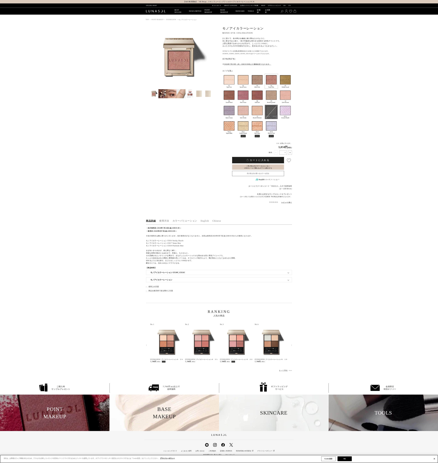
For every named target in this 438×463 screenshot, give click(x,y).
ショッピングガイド (170, 451)
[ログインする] (286, 11)
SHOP (263, 5)
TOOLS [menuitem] (251, 11)
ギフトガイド (216, 5)
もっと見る (283, 370)
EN (285, 5)
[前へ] (146, 345)
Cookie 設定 (328, 459)
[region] (219, 459)
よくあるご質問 (186, 451)
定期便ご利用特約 (226, 451)
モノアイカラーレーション (161, 280)
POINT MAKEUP (157, 19)
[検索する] (282, 11)
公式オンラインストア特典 (249, 5)
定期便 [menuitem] (259, 11)
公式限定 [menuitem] (267, 11)
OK (344, 459)
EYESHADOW (171, 19)
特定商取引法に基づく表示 (212, 454)
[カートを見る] (294, 11)
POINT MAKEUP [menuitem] (208, 11)
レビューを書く (286, 202)
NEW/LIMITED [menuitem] (195, 11)
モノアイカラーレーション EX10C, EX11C (167, 272)
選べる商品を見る (258, 173)
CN (289, 5)
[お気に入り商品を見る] (290, 11)
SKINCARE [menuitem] (240, 11)
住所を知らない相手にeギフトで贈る (258, 167)
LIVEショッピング (274, 5)
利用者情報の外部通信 (243, 451)
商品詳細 (151, 221)
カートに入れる (259, 160)
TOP (147, 19)
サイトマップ (230, 454)
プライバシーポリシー (264, 451)
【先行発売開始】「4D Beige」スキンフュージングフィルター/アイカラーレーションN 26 (219, 2)
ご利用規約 (212, 451)
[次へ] (291, 345)
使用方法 (164, 221)
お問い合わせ (200, 451)
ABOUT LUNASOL (230, 5)
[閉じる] (434, 458)
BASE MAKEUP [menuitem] (224, 11)
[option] (166, 343)
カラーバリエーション (185, 221)
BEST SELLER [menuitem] (178, 11)
